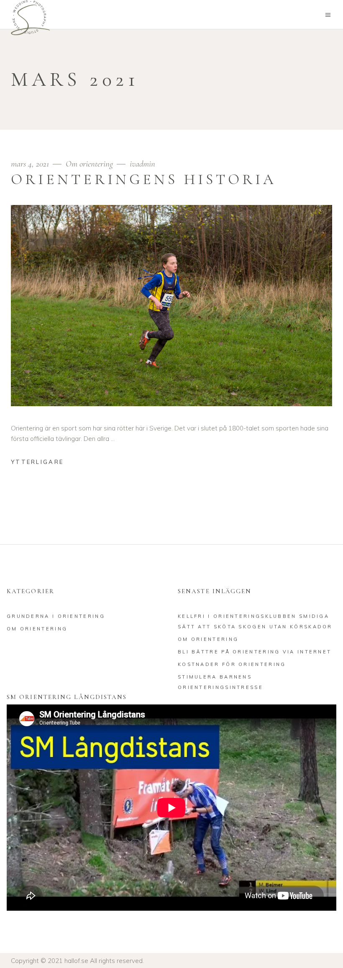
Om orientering (89, 164)
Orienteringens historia (143, 179)
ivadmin (142, 164)
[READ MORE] (43, 463)
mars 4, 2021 (31, 164)
